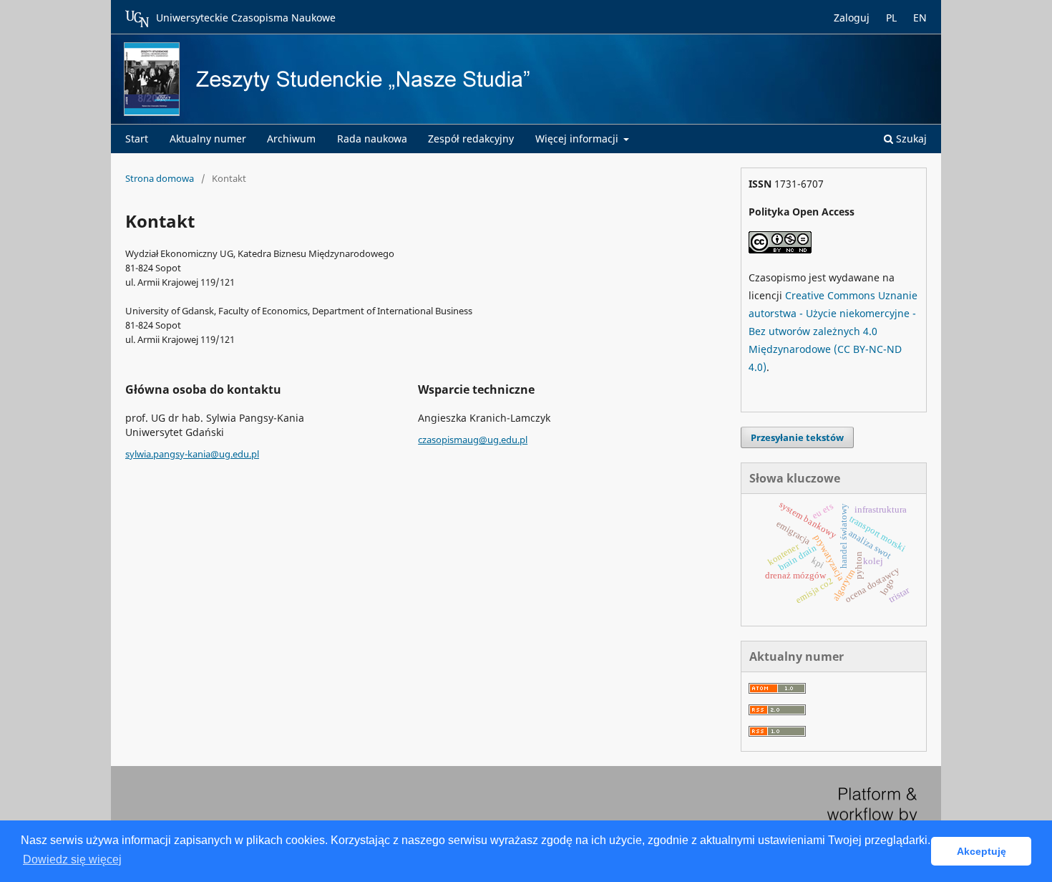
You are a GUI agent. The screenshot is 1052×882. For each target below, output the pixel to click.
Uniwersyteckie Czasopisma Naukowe (246, 17)
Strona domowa (159, 178)
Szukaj (910, 138)
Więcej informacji (578, 138)
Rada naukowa (372, 138)
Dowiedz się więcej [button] (72, 859)
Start (136, 138)
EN (920, 17)
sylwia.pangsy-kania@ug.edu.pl (192, 453)
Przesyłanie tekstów (797, 437)
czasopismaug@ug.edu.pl (472, 439)
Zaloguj (852, 17)
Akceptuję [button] (981, 851)
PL (891, 17)
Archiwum (291, 138)
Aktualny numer (208, 138)
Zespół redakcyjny (471, 138)
